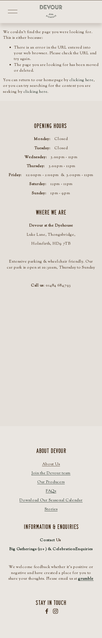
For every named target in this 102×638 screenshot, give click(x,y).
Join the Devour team (51, 473)
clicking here (81, 80)
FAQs (51, 491)
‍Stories (51, 509)
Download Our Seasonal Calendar (50, 500)
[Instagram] (55, 611)
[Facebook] (47, 611)
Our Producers (51, 482)
